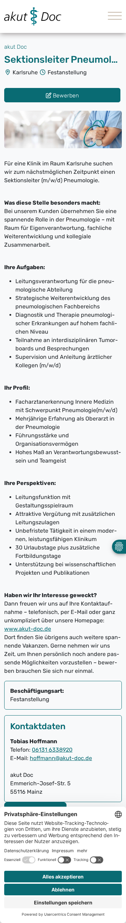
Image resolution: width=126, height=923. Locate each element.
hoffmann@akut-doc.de (61, 758)
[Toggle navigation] (112, 16)
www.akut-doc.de (27, 628)
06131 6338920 (52, 749)
